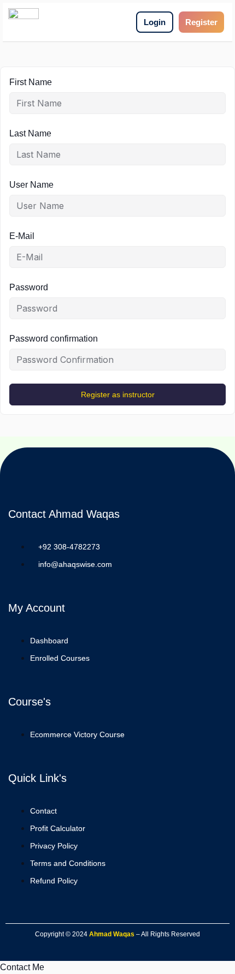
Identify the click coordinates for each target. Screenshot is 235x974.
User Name (31, 184)
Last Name (30, 133)
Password (28, 287)
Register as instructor (118, 394)
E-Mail (21, 236)
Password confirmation (53, 338)
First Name (30, 82)
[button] (22, 967)
